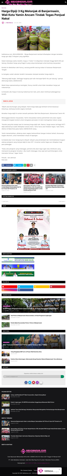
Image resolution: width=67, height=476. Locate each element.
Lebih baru (5, 201)
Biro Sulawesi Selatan (26, 470)
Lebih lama (61, 201)
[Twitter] (29, 382)
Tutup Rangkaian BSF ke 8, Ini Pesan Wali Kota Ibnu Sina (26, 351)
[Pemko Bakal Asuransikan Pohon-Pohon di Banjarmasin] (6, 324)
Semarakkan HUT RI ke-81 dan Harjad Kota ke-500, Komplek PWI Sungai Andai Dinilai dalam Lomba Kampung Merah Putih (33, 188)
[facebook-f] (25, 289)
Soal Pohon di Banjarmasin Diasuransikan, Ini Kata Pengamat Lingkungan (31, 315)
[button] (2, 2)
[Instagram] (37, 382)
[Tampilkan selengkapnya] (34, 165)
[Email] (31, 165)
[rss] (41, 286)
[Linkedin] (41, 382)
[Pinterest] (28, 165)
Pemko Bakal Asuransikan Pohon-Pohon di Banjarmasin (26, 323)
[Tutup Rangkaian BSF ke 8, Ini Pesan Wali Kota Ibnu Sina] (6, 353)
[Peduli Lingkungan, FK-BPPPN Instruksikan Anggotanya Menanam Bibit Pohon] (6, 404)
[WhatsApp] (25, 165)
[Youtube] (33, 382)
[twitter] (25, 286)
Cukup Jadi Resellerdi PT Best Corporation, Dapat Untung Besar (28, 395)
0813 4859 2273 (30, 463)
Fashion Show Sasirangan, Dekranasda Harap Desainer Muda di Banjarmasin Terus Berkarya (36, 359)
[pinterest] (57, 286)
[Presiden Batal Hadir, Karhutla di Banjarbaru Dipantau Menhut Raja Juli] (55, 179)
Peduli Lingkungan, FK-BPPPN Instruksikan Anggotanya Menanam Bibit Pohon (32, 402)
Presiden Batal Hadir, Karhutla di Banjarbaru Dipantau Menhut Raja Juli (55, 187)
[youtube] (9, 286)
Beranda (4, 7)
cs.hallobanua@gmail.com (43, 463)
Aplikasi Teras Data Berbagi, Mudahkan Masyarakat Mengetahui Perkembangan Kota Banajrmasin (38, 409)
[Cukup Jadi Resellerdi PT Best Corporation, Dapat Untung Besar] (6, 396)
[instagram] (9, 289)
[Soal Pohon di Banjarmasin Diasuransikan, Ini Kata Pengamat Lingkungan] (6, 317)
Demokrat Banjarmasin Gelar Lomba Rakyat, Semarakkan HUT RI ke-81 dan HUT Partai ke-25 (11, 187)
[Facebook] (26, 382)
